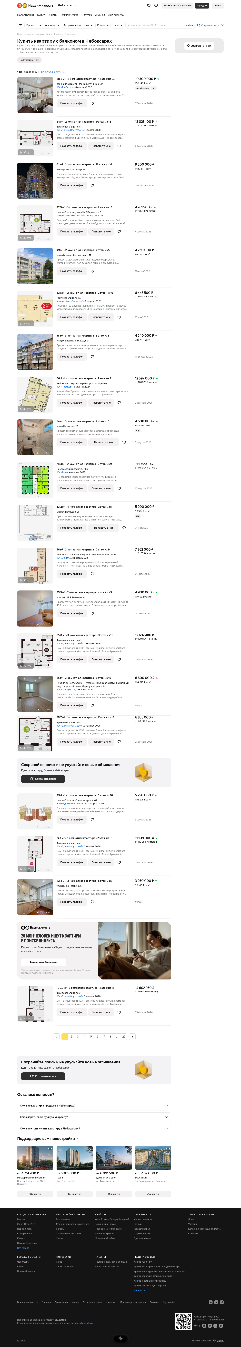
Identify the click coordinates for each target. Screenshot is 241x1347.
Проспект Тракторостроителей (111, 1261)
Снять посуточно (65, 1266)
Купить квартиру (143, 1261)
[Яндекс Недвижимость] (35, 5)
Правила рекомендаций (133, 1302)
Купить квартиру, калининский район (153, 1276)
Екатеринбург (24, 1233)
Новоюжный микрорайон (108, 1228)
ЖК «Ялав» (62, 472)
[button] (156, 6)
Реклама (46, 1302)
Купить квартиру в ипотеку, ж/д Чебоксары (157, 1266)
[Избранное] (149, 6)
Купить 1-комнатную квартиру (150, 1280)
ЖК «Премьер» (65, 386)
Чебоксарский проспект (69, 469)
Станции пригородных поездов (72, 1224)
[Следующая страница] (132, 1036)
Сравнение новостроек (68, 1233)
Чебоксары (63, 383)
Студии (137, 1224)
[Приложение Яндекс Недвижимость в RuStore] (221, 1325)
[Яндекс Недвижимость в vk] (211, 1302)
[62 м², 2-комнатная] (37, 182)
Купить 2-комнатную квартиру (150, 1285)
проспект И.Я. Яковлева (69, 597)
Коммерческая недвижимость (204, 1228)
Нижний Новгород (27, 1243)
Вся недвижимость (27, 1302)
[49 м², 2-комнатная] (37, 268)
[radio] (71, 1036)
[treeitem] (26, 15)
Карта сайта (168, 1302)
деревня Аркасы (72, 686)
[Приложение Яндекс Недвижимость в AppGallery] (215, 1325)
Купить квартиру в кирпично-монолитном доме (159, 1271)
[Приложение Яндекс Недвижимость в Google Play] (210, 1325)
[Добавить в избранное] (92, 103)
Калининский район (105, 1224)
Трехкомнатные (142, 1228)
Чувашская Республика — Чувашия (75, 683)
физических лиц (45, 973)
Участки (192, 1224)
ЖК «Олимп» (63, 558)
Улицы (59, 1238)
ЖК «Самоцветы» (66, 689)
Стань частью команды (67, 1302)
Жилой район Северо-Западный (112, 1219)
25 (123, 1036)
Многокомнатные (143, 1219)
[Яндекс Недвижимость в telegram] (222, 1302)
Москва (21, 1219)
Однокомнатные (142, 1238)
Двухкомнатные (142, 1233)
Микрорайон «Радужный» (70, 301)
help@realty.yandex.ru (82, 1323)
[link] (218, 6)
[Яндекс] (218, 1340)
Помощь (154, 1302)
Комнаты (193, 1233)
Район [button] (189, 25)
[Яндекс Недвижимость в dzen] (216, 1302)
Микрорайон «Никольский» (71, 215)
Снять (59, 1261)
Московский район (105, 1238)
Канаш (20, 1266)
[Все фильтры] (20, 25)
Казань (21, 1238)
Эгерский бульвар (66, 511)
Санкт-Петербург (26, 1224)
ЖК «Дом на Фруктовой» (70, 130)
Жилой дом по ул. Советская (72, 803)
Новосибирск (24, 1228)
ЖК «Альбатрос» (65, 87)
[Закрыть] (222, 25)
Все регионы (63, 1219)
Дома (191, 1219)
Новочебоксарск (65, 212)
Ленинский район (104, 1233)
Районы (60, 1228)
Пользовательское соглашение (99, 1302)
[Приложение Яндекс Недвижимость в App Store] (204, 1325)
